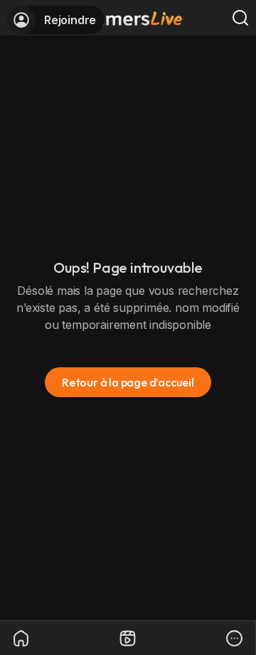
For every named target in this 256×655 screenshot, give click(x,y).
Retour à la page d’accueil (128, 382)
